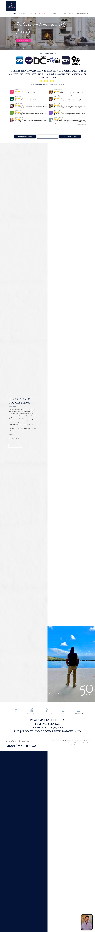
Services (71, 13)
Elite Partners (62, 13)
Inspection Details (81, 13)
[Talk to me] (87, 922)
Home (14, 13)
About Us (33, 13)
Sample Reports (23, 13)
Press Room (53, 13)
